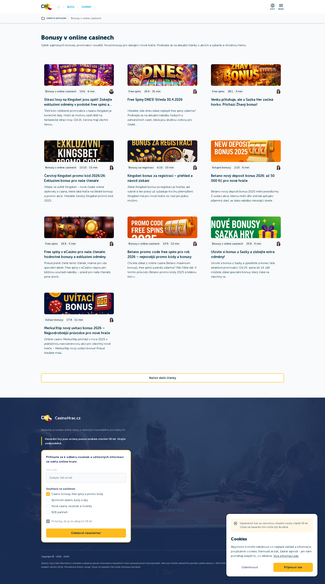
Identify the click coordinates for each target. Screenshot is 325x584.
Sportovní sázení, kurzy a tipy (69, 500)
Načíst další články (162, 378)
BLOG (70, 6)
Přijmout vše (293, 567)
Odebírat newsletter (86, 533)
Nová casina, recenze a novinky (71, 506)
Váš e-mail (51, 470)
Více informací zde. (286, 555)
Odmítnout (250, 567)
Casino (86, 6)
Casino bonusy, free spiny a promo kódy (77, 494)
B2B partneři (59, 512)
